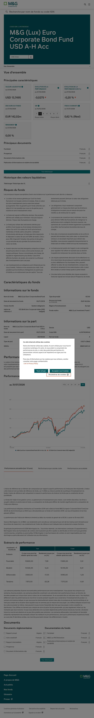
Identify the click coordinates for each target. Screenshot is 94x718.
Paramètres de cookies (57, 375)
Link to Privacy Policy (31, 364)
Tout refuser (41, 371)
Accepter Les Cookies (60, 371)
